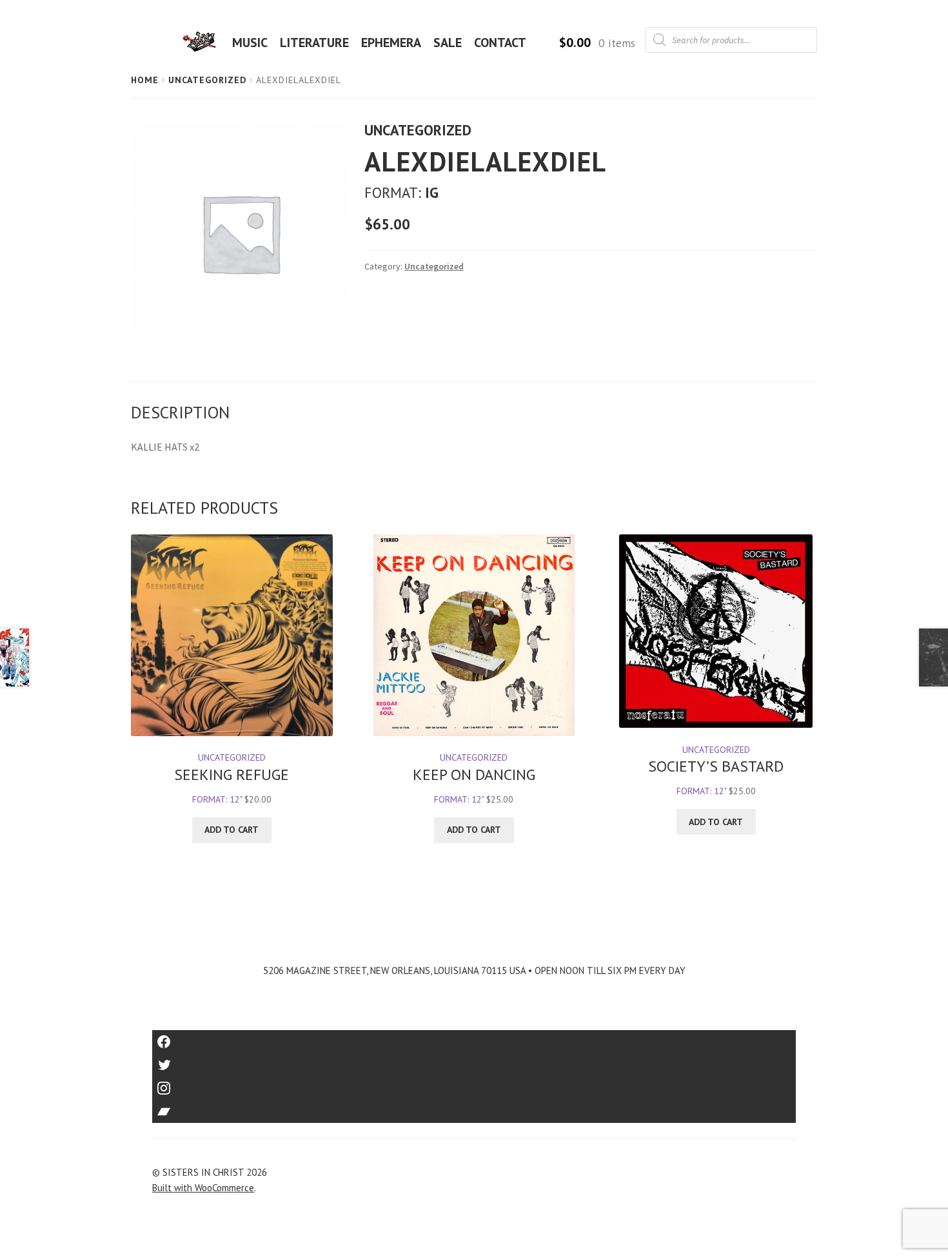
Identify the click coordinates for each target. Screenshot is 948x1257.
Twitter (474, 1061)
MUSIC (250, 42)
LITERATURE (314, 42)
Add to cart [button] (231, 829)
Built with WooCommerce (203, 1188)
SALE (447, 42)
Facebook (474, 1037)
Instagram (474, 1084)
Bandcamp (474, 1107)
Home (145, 80)
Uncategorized (207, 80)
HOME (203, 42)
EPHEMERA (391, 42)
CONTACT (500, 42)
